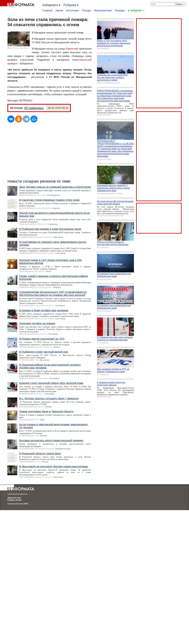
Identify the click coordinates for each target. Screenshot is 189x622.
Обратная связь (14, 498)
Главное (47, 10)
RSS (26, 504)
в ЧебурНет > (136, 10)
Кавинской (72, 48)
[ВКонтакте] (10, 119)
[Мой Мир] (34, 119)
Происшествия (103, 10)
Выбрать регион (14, 500)
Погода (86, 10)
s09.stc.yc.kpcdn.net (21, 48)
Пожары (120, 10)
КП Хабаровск (34, 108)
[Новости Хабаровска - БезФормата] (17, 3)
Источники (72, 10)
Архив (59, 10)
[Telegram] (26, 119)
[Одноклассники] (18, 119)
